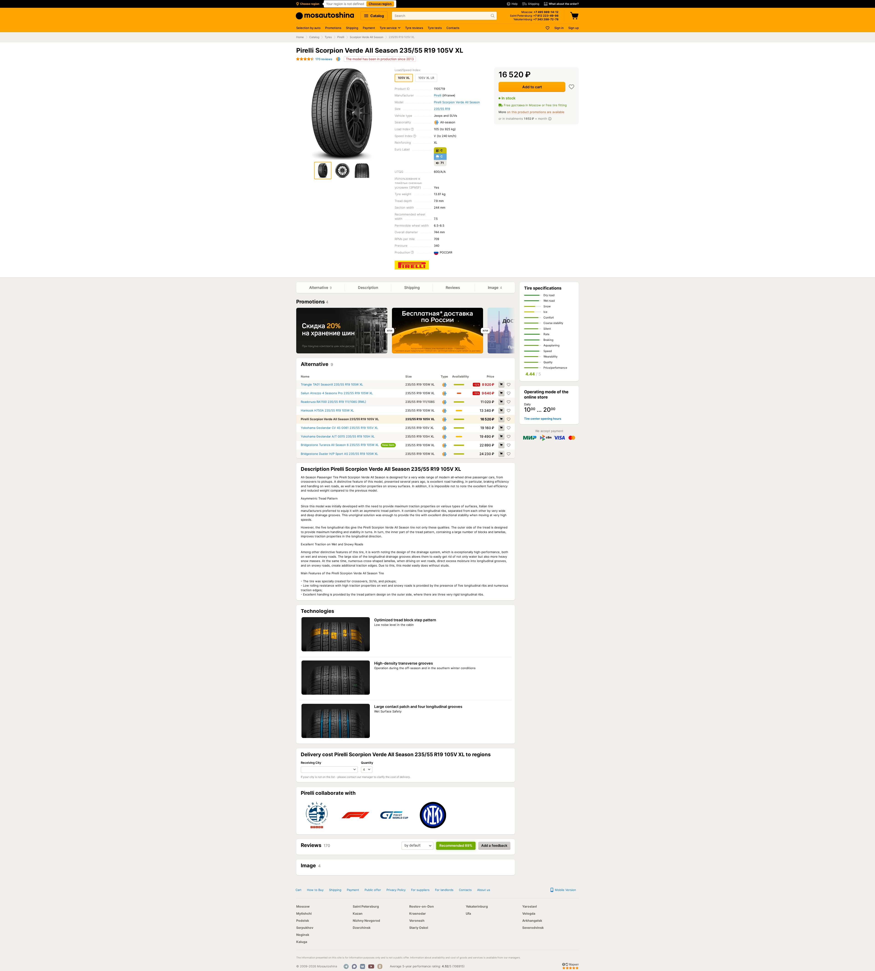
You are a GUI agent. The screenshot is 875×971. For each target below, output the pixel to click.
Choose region (380, 4)
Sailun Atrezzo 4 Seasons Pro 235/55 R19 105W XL (337, 393)
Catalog (376, 15)
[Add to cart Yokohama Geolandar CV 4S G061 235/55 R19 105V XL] (501, 428)
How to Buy (315, 890)
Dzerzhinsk (362, 928)
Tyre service (388, 28)
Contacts (452, 28)
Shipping (352, 28)
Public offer (373, 890)
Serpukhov (304, 928)
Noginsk (302, 935)
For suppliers (420, 890)
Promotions (333, 28)
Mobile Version (565, 890)
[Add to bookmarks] (571, 87)
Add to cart (532, 87)
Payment (369, 28)
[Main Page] (325, 15)
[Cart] (575, 16)
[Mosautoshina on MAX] (354, 966)
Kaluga (301, 942)
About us (483, 890)
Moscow (303, 906)
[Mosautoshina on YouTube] (371, 966)
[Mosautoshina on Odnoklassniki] (379, 966)
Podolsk (302, 920)
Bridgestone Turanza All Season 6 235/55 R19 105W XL (340, 445)
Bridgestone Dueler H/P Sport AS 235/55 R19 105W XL (339, 454)
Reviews (453, 287)
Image (495, 287)
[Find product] (493, 16)
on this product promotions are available (535, 112)
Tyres (328, 37)
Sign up (573, 28)
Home (300, 37)
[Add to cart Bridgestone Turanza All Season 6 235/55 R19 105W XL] (501, 445)
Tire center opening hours (542, 418)
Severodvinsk (533, 928)
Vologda (528, 913)
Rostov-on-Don (421, 906)
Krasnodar (417, 913)
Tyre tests (435, 28)
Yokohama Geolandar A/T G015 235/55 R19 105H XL (338, 436)
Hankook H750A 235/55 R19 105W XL (327, 410)
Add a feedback (494, 845)
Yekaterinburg (477, 906)
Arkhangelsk (532, 920)
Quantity (367, 762)
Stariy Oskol (418, 928)
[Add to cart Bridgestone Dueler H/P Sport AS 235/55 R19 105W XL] (501, 454)
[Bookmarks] (547, 28)
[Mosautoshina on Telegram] (346, 966)
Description (368, 287)
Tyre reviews (414, 28)
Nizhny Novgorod (366, 920)
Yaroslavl (529, 906)
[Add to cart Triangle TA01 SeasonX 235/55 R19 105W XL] (501, 384)
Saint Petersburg (366, 906)
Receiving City (311, 762)
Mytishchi (304, 913)
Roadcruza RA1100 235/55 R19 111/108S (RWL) (333, 402)
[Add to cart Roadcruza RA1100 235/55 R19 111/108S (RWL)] (501, 402)
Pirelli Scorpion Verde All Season (457, 102)
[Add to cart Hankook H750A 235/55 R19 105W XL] (501, 410)
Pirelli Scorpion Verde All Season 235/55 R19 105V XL (340, 419)
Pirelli (340, 37)
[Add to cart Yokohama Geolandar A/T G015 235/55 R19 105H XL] (501, 436)
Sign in (559, 28)
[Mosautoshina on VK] (362, 966)
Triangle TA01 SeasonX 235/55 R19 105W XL (332, 384)
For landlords (444, 890)
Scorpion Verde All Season (366, 37)
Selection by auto (308, 28)
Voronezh (417, 920)
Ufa (468, 913)
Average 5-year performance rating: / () (427, 966)
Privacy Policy (396, 890)
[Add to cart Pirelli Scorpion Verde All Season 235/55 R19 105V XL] (501, 419)
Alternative (320, 287)
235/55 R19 (442, 109)
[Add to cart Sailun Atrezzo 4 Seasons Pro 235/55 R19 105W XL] (501, 393)
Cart (298, 890)
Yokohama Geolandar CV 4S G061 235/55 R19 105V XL (339, 428)
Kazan (358, 913)
